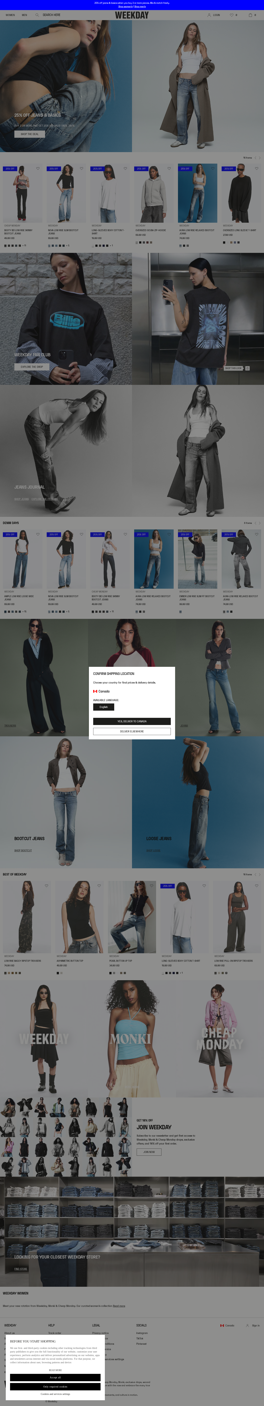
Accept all (55, 1377)
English (104, 707)
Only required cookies (55, 1386)
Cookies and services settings (55, 1394)
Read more (55, 1370)
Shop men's (140, 6)
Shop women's (125, 6)
